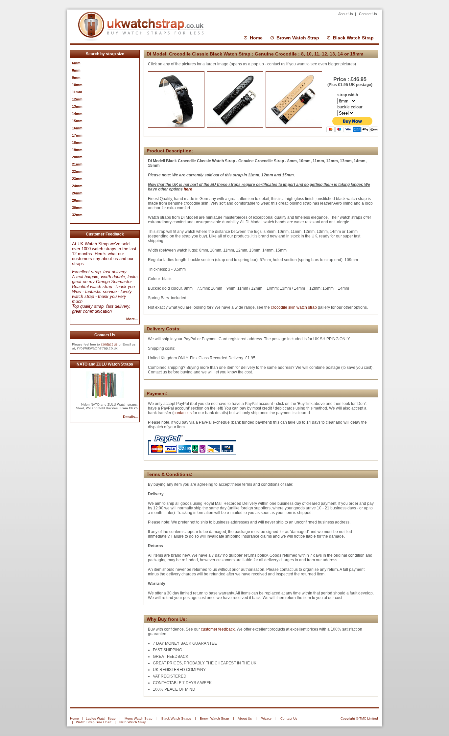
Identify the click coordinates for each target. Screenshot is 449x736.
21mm (77, 164)
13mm (77, 106)
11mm (77, 92)
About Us (346, 14)
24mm (77, 186)
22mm (77, 171)
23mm (77, 179)
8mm (76, 70)
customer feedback (218, 629)
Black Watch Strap (353, 37)
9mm (76, 77)
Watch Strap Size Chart (93, 722)
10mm (77, 85)
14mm (77, 114)
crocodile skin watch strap (293, 307)
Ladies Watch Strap (101, 718)
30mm (77, 208)
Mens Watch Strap (139, 718)
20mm (77, 157)
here (188, 189)
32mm (77, 215)
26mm (77, 193)
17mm (77, 135)
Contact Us (368, 14)
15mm (77, 121)
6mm (76, 63)
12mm (77, 99)
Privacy (266, 718)
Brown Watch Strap (297, 37)
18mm (77, 143)
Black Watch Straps (176, 718)
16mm (77, 128)
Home (256, 37)
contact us (109, 344)
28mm (77, 200)
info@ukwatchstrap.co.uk (97, 348)
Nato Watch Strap (132, 722)
